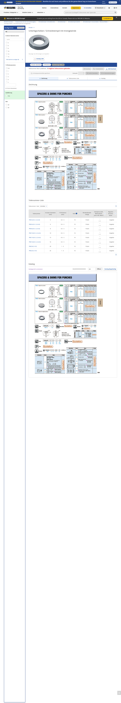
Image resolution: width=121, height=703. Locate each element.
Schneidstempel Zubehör (74, 22)
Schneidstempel (61, 22)
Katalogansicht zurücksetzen (36, 269)
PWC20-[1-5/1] (33, 246)
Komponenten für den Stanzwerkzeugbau (25, 22)
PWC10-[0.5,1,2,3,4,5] (35, 233)
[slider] (74, 269)
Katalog (40, 58)
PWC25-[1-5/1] (33, 250)
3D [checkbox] (8, 107)
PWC (9, 96)
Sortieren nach (105, 214)
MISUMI (31, 27)
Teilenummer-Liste (74, 78)
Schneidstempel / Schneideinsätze (46, 22)
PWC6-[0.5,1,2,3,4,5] (34, 224)
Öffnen (99, 269)
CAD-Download (112, 69)
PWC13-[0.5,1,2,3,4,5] (35, 237)
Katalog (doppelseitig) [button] (110, 269)
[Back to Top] (119, 693)
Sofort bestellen (93, 73)
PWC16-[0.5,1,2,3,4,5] (35, 242)
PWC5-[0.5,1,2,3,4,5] (34, 220)
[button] (113, 2)
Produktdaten (99, 69)
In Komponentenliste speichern (41, 73)
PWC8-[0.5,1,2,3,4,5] (34, 228)
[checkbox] (14, 43)
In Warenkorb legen (108, 73)
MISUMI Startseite (8, 22)
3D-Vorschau (87, 69)
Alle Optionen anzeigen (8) (12, 59)
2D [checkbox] (8, 105)
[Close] (116, 17)
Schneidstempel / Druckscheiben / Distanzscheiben (95, 22)
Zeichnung (44, 78)
